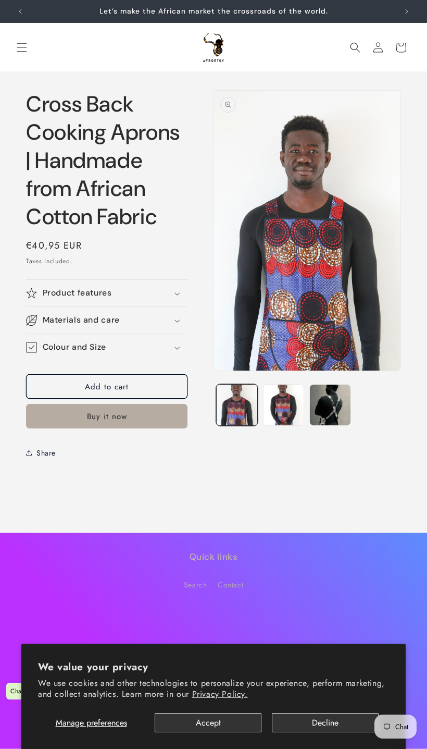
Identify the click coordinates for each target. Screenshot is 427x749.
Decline (325, 723)
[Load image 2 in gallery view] (284, 405)
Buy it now (107, 416)
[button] (21, 47)
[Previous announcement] (20, 11)
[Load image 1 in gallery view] (237, 405)
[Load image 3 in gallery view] (330, 405)
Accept (208, 723)
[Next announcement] (406, 11)
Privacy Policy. (220, 694)
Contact (230, 585)
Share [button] (46, 453)
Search (195, 585)
